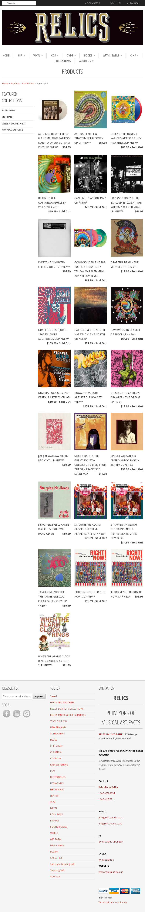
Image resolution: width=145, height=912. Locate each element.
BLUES (53, 739)
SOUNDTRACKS (58, 826)
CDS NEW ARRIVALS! (12, 130)
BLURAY (54, 851)
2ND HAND (8, 117)
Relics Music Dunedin (112, 841)
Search (54, 696)
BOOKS (89, 55)
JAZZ (53, 802)
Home (6, 55)
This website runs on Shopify (113, 902)
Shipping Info (57, 870)
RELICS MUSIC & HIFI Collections (68, 715)
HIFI (21, 55)
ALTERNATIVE (57, 733)
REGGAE (54, 820)
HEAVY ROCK (57, 789)
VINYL (38, 55)
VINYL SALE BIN (58, 721)
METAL (53, 808)
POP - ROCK (56, 814)
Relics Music (107, 859)
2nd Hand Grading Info (62, 864)
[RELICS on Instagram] (26, 717)
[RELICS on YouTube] (17, 717)
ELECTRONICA (58, 777)
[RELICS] (72, 28)
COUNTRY (55, 758)
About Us (86, 61)
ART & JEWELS (112, 55)
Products (72, 71)
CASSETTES (56, 857)
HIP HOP (54, 795)
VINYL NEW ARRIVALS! (13, 123)
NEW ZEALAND (58, 727)
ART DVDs (55, 839)
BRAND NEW (8, 110)
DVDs (71, 55)
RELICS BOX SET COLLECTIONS (67, 708)
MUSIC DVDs (57, 845)
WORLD (54, 833)
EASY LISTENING (59, 764)
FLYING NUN (57, 783)
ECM (52, 770)
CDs (54, 55)
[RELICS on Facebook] (7, 717)
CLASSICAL (56, 752)
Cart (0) (115, 3)
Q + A (134, 55)
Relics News (63, 61)
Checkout (133, 3)
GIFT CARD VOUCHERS (62, 702)
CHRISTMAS (56, 746)
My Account (92, 3)
